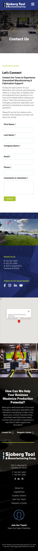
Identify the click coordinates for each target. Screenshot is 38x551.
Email (7, 156)
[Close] (28, 311)
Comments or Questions (16, 178)
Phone (7, 167)
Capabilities (19, 492)
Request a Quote (24, 432)
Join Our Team (19, 499)
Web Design (14, 546)
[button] (19, 321)
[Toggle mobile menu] (33, 4)
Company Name (12, 146)
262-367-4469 (11, 261)
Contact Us (6, 432)
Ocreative (32, 546)
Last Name (10, 135)
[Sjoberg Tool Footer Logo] (19, 452)
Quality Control (19, 495)
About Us (19, 488)
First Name (10, 124)
